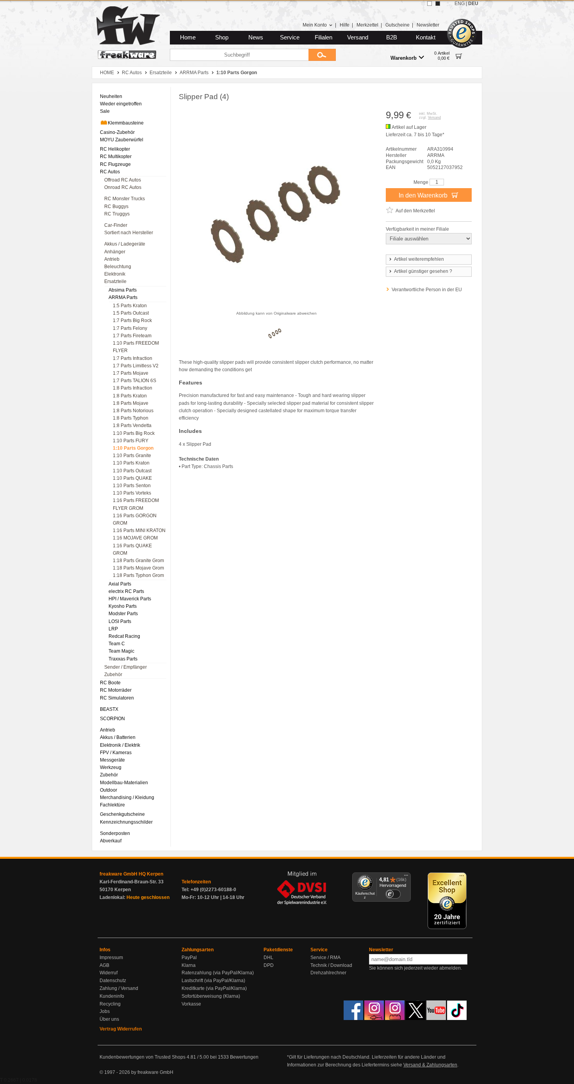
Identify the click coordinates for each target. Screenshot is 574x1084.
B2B (391, 37)
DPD (269, 965)
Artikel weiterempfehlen (419, 259)
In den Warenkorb (424, 195)
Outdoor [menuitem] (108, 790)
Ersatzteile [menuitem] (115, 281)
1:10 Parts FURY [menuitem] (130, 440)
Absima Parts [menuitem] (123, 290)
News (255, 37)
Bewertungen (244, 1057)
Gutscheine (397, 25)
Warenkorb (403, 58)
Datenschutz (113, 980)
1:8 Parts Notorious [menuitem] (133, 410)
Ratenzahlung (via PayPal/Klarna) (218, 972)
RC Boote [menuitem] (110, 682)
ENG (460, 3)
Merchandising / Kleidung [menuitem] (127, 797)
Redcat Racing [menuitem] (124, 636)
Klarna (189, 965)
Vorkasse (191, 1004)
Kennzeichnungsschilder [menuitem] (126, 822)
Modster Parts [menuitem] (123, 613)
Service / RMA (325, 957)
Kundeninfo (112, 996)
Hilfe (344, 25)
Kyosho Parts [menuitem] (123, 606)
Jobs (105, 1011)
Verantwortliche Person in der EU (427, 289)
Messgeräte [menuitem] (112, 760)
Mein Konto (315, 25)
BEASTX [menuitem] (109, 709)
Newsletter (428, 25)
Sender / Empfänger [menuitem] (125, 667)
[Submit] (322, 55)
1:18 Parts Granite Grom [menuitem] (138, 560)
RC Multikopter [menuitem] (116, 156)
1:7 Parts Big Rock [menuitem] (132, 320)
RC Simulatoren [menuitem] (117, 698)
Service (289, 37)
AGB (104, 965)
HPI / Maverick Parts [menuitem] (130, 599)
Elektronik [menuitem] (114, 274)
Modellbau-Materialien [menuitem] (124, 782)
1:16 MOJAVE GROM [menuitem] (135, 538)
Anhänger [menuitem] (114, 252)
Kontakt (425, 37)
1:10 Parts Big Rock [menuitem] (134, 433)
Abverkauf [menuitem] (110, 841)
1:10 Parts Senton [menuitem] (132, 485)
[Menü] (406, 877)
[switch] (392, 894)
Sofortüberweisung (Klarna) (211, 996)
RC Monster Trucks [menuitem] (124, 198)
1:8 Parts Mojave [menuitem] (130, 403)
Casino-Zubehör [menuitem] (117, 132)
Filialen (323, 37)
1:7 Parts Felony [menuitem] (130, 328)
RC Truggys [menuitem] (117, 214)
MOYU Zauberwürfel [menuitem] (121, 139)
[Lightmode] (429, 3)
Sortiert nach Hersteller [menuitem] (128, 232)
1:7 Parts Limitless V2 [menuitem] (136, 365)
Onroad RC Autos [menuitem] (122, 187)
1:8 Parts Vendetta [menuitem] (132, 425)
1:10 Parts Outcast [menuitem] (132, 470)
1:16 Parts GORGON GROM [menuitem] (135, 519)
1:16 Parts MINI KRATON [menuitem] (139, 530)
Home (188, 37)
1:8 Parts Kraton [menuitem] (130, 396)
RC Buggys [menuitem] (116, 206)
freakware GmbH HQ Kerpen (131, 874)
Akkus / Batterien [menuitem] (117, 737)
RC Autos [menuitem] (110, 171)
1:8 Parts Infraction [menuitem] (132, 388)
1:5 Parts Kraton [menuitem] (130, 305)
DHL (268, 957)
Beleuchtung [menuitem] (117, 266)
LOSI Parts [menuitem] (120, 621)
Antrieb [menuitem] (111, 259)
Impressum (111, 957)
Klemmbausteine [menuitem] (126, 123)
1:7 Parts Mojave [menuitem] (130, 373)
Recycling (110, 1004)
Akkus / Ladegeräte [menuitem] (124, 244)
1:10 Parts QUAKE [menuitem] (132, 478)
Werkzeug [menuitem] (110, 767)
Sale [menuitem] (105, 111)
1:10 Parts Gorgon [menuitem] (133, 448)
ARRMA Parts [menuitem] (123, 297)
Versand (357, 37)
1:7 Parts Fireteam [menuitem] (132, 335)
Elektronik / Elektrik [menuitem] (120, 745)
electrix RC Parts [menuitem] (126, 591)
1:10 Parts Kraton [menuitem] (131, 463)
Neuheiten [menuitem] (111, 96)
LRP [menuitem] (113, 629)
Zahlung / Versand (119, 988)
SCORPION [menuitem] (112, 718)
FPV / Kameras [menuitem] (116, 752)
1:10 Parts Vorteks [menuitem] (132, 493)
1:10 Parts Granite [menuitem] (132, 455)
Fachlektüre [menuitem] (112, 805)
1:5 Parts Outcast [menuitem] (131, 313)
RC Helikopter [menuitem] (115, 149)
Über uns (109, 1019)
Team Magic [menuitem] (121, 651)
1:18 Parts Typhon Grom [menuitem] (138, 575)
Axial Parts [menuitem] (120, 584)
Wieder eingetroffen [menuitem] (121, 104)
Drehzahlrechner (328, 972)
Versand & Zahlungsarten (430, 1065)
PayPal (189, 957)
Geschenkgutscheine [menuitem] (122, 814)
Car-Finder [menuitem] (115, 225)
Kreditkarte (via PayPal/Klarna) (214, 988)
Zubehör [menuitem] (113, 674)
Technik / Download (331, 965)
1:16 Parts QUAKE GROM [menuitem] (132, 549)
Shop (221, 37)
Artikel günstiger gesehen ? (423, 271)
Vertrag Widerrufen (121, 1029)
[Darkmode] (437, 3)
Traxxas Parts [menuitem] (123, 659)
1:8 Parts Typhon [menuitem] (130, 418)
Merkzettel (367, 25)
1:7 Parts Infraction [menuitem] (132, 358)
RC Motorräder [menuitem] (116, 690)
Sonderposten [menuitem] (115, 833)
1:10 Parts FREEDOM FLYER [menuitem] (136, 346)
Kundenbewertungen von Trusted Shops (142, 1057)
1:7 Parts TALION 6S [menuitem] (134, 380)
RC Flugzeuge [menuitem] (115, 164)
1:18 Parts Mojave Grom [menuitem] (138, 568)
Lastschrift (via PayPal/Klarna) (213, 980)
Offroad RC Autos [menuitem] (122, 180)
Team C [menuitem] (117, 643)
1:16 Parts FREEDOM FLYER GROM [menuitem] (136, 504)
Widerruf (109, 972)
